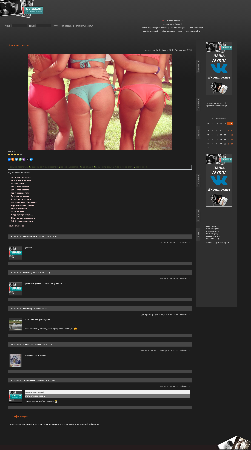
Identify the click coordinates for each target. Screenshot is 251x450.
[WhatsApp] (20, 159)
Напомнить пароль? (84, 25)
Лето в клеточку (19, 208)
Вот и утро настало (20, 186)
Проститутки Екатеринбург (216, 106)
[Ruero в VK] (219, 68)
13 (221, 135)
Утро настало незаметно (23, 205)
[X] (27, 159)
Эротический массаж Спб (216, 103)
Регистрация (67, 25)
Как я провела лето (20, 193)
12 (217, 135)
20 (221, 139)
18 (212, 139)
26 (217, 144)
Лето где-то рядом (20, 196)
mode (155, 50)
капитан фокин (30, 236)
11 (212, 135)
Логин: (8, 25)
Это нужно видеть (177, 28)
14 (225, 135)
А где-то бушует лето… (22, 215)
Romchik (27, 272)
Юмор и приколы (174, 20)
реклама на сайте (193, 31)
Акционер (27, 308)
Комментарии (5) (16, 226)
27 (221, 144)
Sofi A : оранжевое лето (22, 221)
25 (212, 144)
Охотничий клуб (196, 28)
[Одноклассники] (12, 159)
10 (208, 135)
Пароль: (31, 25)
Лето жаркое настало (21, 180)
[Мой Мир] (31, 159)
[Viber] (23, 159)
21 (225, 139)
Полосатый (28, 344)
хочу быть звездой (150, 31)
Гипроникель (29, 380)
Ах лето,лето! (17, 183)
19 (217, 139)
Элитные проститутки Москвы (154, 28)
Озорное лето (17, 211)
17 (208, 139)
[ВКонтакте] (9, 159)
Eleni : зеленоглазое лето (23, 218)
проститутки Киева (171, 24)
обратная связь (168, 31)
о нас (180, 31)
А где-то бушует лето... (22, 199)
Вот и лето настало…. (21, 177)
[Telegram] (16, 159)
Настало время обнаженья (23, 202)
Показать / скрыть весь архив (217, 243)
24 (208, 144)
